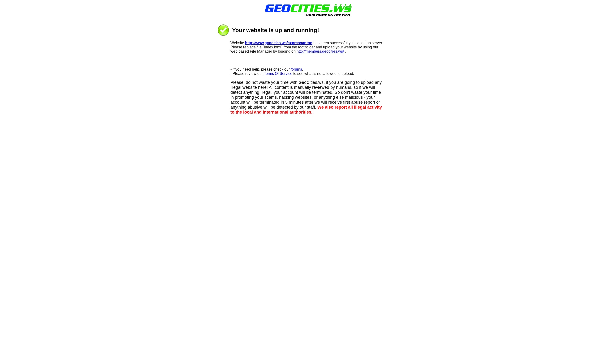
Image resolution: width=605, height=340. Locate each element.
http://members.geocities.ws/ (320, 51)
